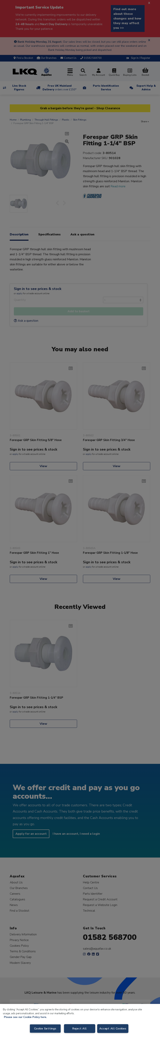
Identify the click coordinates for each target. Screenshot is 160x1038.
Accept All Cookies (112, 1028)
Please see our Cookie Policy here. (25, 1017)
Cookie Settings (45, 1028)
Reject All (79, 1028)
